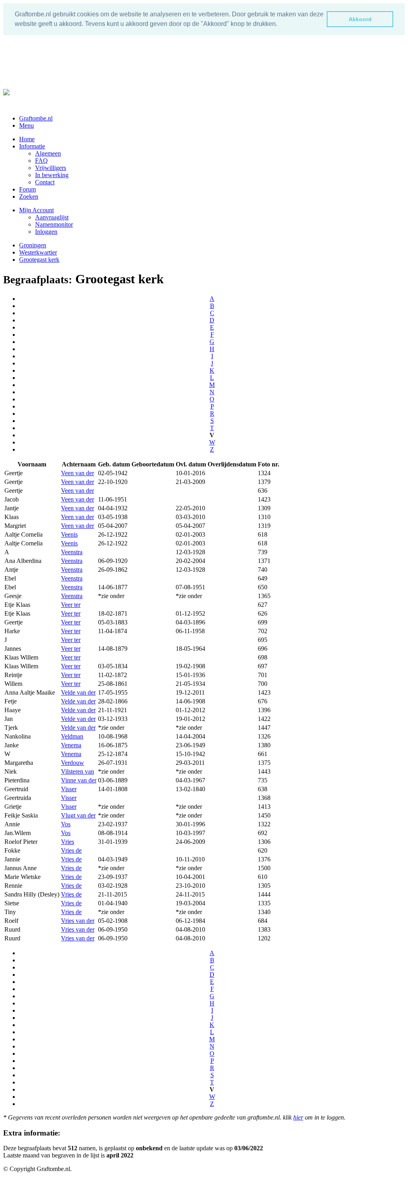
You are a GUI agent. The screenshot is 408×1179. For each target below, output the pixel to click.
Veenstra (71, 552)
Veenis (69, 534)
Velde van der (78, 692)
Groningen (32, 245)
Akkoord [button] (360, 19)
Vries (67, 841)
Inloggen (46, 231)
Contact (45, 182)
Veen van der (77, 473)
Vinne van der (78, 780)
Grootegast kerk (39, 259)
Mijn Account (36, 210)
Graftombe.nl (36, 118)
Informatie (32, 146)
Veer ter (70, 604)
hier (298, 1117)
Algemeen (48, 153)
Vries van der (77, 920)
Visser (68, 789)
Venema (71, 745)
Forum (27, 189)
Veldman (72, 736)
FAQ (41, 160)
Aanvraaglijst (52, 217)
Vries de (71, 850)
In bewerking (52, 175)
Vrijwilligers (50, 167)
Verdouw (72, 762)
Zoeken (28, 196)
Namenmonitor (54, 224)
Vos (66, 824)
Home (27, 139)
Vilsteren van (77, 771)
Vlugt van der (78, 815)
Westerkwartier (38, 252)
